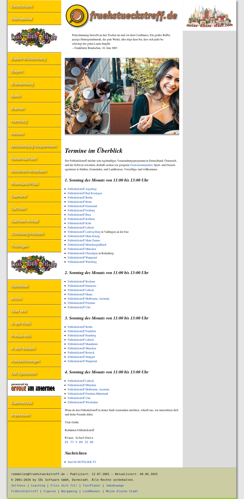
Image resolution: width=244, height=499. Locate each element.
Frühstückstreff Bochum (81, 281)
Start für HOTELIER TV (82, 462)
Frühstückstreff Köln (79, 223)
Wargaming (69, 491)
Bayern (17, 71)
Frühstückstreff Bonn (80, 201)
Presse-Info (21, 336)
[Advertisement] (209, 92)
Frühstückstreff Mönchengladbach (87, 244)
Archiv (16, 298)
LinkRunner (92, 491)
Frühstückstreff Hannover (82, 285)
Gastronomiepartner (141, 165)
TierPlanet (92, 485)
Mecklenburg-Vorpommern (33, 146)
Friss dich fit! (64, 485)
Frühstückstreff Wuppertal (82, 257)
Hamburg (19, 121)
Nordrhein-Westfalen (28, 171)
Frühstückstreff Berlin (80, 197)
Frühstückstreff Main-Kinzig (84, 236)
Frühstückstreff (24, 491)
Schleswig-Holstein (27, 233)
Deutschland (22, 6)
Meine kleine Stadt (122, 491)
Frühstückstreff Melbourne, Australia (88, 298)
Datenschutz (22, 402)
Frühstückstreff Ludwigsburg (84, 232)
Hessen (17, 133)
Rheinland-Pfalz (24, 183)
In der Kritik (21, 323)
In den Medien (23, 348)
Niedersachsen (24, 158)
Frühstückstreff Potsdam (81, 303)
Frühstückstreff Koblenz (81, 219)
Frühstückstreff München (82, 249)
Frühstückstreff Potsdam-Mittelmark (88, 393)
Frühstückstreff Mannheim (83, 344)
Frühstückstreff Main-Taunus (84, 240)
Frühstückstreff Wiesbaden (83, 402)
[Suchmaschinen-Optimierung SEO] (34, 388)
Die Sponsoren (24, 373)
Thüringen (19, 246)
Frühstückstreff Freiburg (81, 210)
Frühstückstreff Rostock (81, 352)
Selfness (18, 485)
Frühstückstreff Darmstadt (82, 206)
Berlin (16, 96)
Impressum (20, 415)
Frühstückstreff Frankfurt (82, 331)
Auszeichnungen (25, 361)
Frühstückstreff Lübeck (81, 227)
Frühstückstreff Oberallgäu (83, 253)
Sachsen (18, 208)
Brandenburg (22, 83)
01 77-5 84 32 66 (79, 442)
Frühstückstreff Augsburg (82, 189)
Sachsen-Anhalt (24, 221)
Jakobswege (115, 485)
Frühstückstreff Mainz (80, 294)
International (21, 18)
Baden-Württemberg (28, 58)
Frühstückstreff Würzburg (82, 262)
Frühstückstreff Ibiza (79, 214)
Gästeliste (19, 286)
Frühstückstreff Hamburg (82, 335)
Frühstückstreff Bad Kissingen (85, 193)
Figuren (49, 491)
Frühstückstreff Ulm (79, 307)
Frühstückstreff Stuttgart (81, 357)
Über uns (19, 311)
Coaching (38, 485)
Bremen (17, 108)
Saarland (18, 196)
